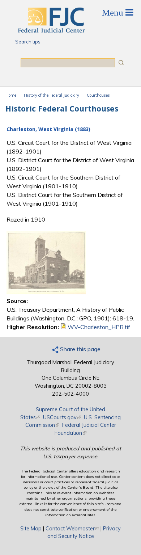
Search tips (27, 42)
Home (10, 95)
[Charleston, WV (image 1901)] (46, 292)
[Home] (51, 30)
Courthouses (98, 95)
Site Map (31, 528)
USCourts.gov (62, 417)
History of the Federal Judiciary (51, 95)
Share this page (80, 349)
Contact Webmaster (72, 528)
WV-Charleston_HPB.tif (99, 327)
